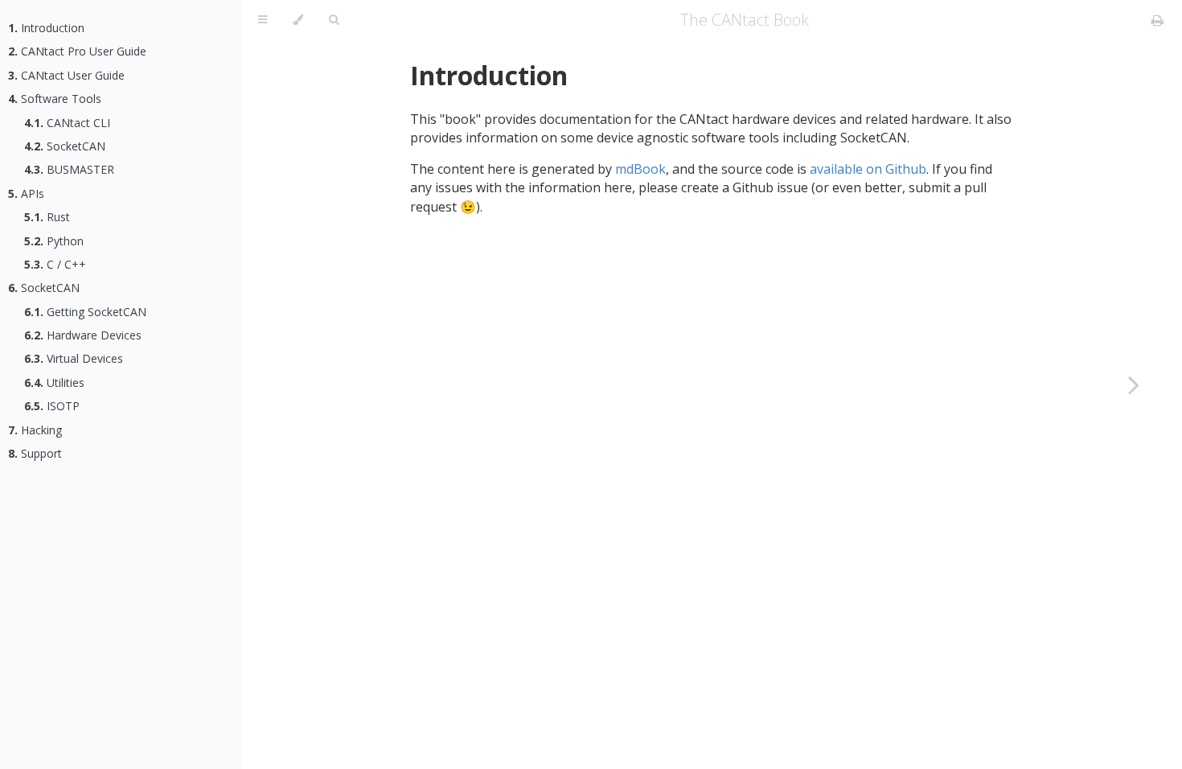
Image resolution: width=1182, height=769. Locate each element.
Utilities (54, 382)
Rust (47, 216)
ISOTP (52, 405)
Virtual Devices (73, 358)
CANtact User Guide (66, 75)
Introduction (46, 27)
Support (35, 453)
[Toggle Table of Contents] (262, 20)
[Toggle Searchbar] (333, 20)
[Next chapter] (1134, 384)
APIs (26, 193)
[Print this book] (1157, 20)
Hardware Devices (83, 335)
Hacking (35, 430)
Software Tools (54, 98)
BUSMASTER (69, 169)
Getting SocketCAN (85, 311)
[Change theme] (298, 20)
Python (54, 241)
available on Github (868, 169)
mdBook (640, 169)
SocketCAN (64, 146)
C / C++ (55, 264)
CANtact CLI (67, 122)
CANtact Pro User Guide (77, 51)
